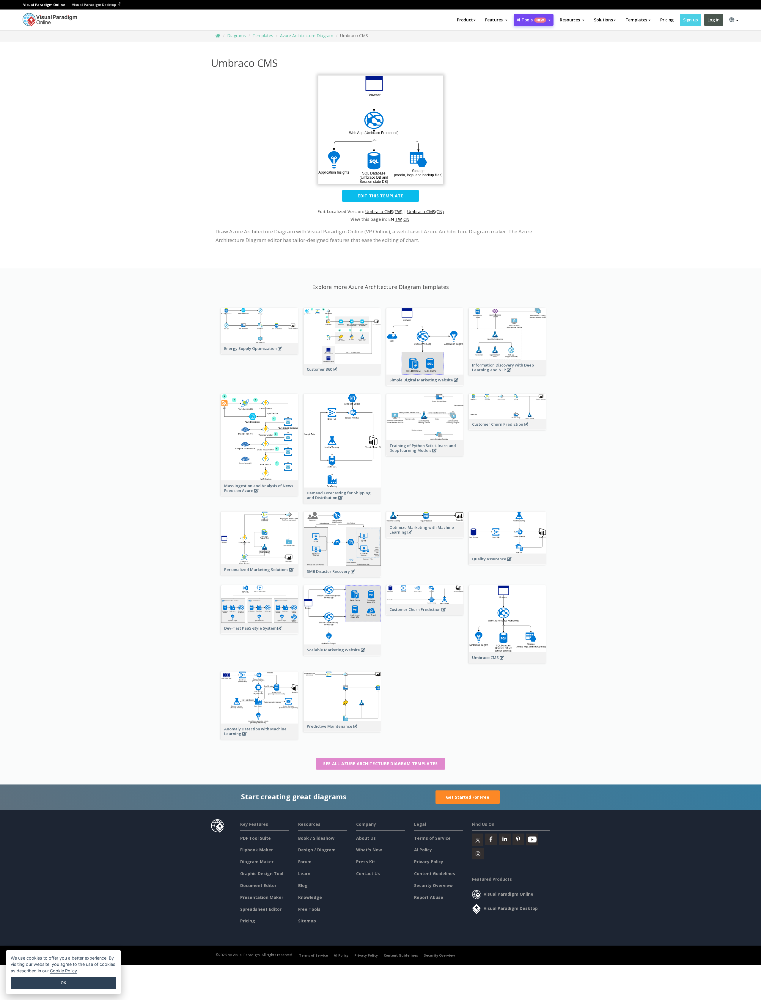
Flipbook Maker (256, 850)
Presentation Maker (261, 897)
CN (406, 219)
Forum (305, 861)
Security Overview (433, 885)
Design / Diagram (317, 850)
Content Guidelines (434, 873)
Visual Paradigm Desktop (94, 4)
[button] (496, 20)
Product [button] (465, 20)
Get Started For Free (467, 797)
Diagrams (236, 35)
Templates (263, 35)
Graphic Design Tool (261, 873)
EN (391, 219)
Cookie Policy (63, 970)
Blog (303, 885)
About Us (366, 838)
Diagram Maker (256, 861)
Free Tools (309, 909)
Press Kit (365, 861)
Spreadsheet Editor (261, 909)
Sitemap (307, 921)
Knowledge (310, 897)
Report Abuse (428, 897)
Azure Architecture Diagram (306, 35)
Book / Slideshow (316, 838)
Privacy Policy (428, 861)
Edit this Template (380, 196)
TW (398, 219)
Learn (304, 873)
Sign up (690, 20)
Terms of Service (432, 838)
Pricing (667, 20)
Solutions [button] (603, 20)
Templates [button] (636, 20)
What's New (369, 850)
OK (63, 982)
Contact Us (368, 873)
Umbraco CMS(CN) (425, 211)
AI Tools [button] (530, 20)
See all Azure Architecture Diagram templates (380, 763)
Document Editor (258, 885)
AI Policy (423, 850)
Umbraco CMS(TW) (383, 211)
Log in (713, 20)
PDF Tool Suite (255, 838)
